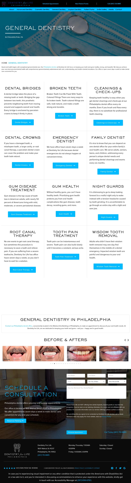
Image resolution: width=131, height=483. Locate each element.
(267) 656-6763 (84, 480)
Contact (118, 9)
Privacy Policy (79, 468)
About (11, 9)
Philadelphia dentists (50, 67)
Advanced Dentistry (24, 9)
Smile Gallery (102, 9)
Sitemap (97, 468)
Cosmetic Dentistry (42, 9)
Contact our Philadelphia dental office (18, 326)
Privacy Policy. (106, 416)
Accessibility (89, 468)
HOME (4, 63)
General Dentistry (59, 9)
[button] (125, 340)
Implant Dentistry (74, 9)
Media (111, 9)
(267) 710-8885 (120, 432)
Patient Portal (89, 9)
